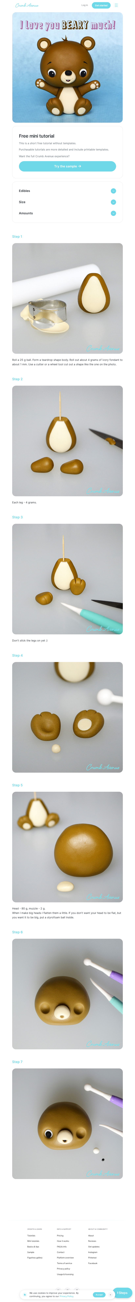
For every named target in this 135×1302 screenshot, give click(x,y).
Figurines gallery (34, 1257)
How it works (63, 1241)
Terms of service (64, 1263)
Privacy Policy (66, 1296)
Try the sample (65, 166)
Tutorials (31, 1235)
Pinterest (92, 1257)
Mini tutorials (33, 1241)
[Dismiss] (110, 1294)
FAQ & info (62, 1246)
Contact (60, 1252)
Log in (84, 5)
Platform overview (65, 1257)
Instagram (92, 1252)
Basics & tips (33, 1246)
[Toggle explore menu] (116, 5)
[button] (67, 191)
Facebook (92, 1263)
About (91, 1235)
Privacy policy (63, 1268)
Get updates (93, 1246)
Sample (30, 1252)
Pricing (60, 1235)
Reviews (92, 1241)
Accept (99, 1294)
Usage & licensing (65, 1274)
